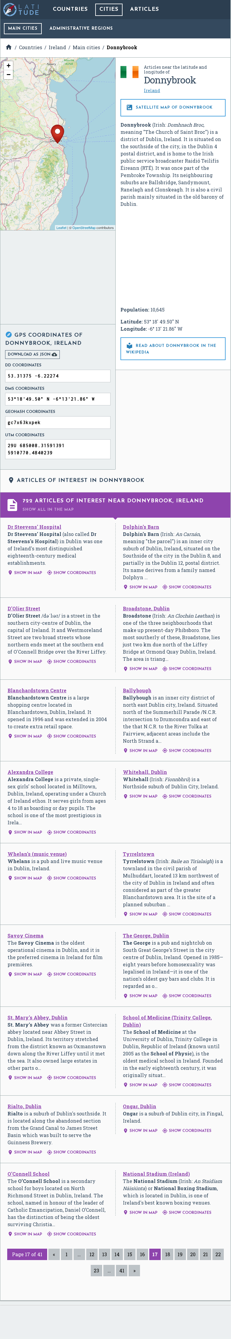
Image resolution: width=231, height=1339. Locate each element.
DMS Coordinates (24, 389)
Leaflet (61, 227)
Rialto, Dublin (24, 1106)
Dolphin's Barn (141, 527)
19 (180, 1254)
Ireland (152, 90)
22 (218, 1254)
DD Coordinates (23, 365)
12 (92, 1254)
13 (104, 1254)
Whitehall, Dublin (145, 772)
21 (205, 1254)
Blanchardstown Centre (37, 690)
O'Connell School (29, 1174)
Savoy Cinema (26, 935)
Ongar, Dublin (139, 1106)
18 (167, 1254)
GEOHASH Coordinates (30, 412)
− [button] (9, 74)
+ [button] (9, 65)
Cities (108, 9)
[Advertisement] (173, 257)
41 (121, 1270)
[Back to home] (21, 9)
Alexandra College (30, 772)
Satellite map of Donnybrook (169, 107)
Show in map (25, 573)
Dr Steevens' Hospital (34, 527)
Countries (70, 9)
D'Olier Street (24, 608)
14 (117, 1254)
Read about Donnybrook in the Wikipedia (171, 348)
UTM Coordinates (24, 435)
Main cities (23, 28)
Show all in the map (48, 510)
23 (96, 1270)
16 (142, 1254)
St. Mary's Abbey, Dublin (38, 1017)
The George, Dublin (146, 935)
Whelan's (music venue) (37, 854)
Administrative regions (81, 28)
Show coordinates (71, 573)
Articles (144, 9)
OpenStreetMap (84, 227)
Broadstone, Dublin (146, 608)
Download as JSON (32, 354)
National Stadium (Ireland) (156, 1174)
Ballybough (137, 690)
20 (193, 1254)
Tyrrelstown (138, 854)
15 (129, 1254)
